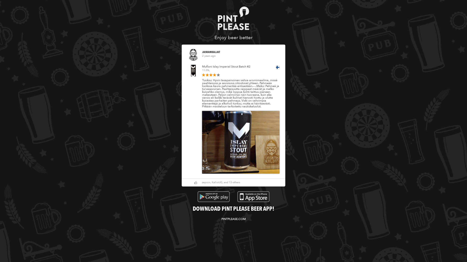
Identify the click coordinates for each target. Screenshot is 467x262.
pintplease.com (233, 219)
